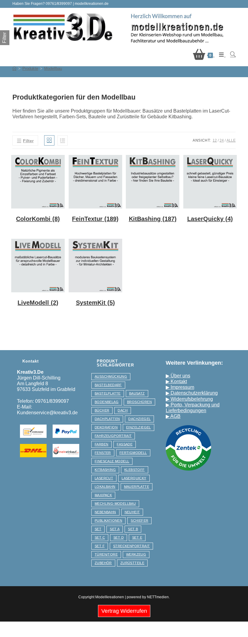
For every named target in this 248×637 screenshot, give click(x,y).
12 (215, 140)
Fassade (124, 444)
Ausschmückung (111, 376)
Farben (101, 444)
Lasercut (104, 478)
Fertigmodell (133, 453)
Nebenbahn (105, 512)
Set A (114, 529)
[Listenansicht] (62, 140)
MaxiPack (103, 495)
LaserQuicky (134, 478)
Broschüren (139, 402)
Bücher (102, 410)
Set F (100, 546)
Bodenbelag (107, 402)
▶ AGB (173, 416)
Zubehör (103, 563)
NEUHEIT (132, 512)
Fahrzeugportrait (113, 436)
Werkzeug (136, 554)
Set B (133, 529)
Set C (100, 537)
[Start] (14, 68)
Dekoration (106, 427)
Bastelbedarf (108, 385)
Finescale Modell (112, 461)
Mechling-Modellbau (115, 503)
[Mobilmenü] (219, 55)
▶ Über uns (178, 375)
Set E (137, 537)
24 (222, 140)
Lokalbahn (105, 486)
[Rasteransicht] (49, 140)
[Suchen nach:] (231, 55)
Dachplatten (107, 419)
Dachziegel (139, 419)
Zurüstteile (132, 563)
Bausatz (137, 393)
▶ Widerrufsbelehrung (189, 399)
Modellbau (53, 68)
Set (98, 529)
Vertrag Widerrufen (124, 611)
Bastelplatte (108, 393)
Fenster (103, 453)
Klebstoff (134, 469)
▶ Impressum (180, 387)
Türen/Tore (106, 554)
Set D (118, 537)
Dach (123, 410)
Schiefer (139, 520)
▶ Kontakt (176, 381)
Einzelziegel (138, 427)
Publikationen (108, 520)
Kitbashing (105, 469)
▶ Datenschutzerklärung (192, 393)
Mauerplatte (136, 486)
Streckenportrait (131, 546)
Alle (231, 140)
